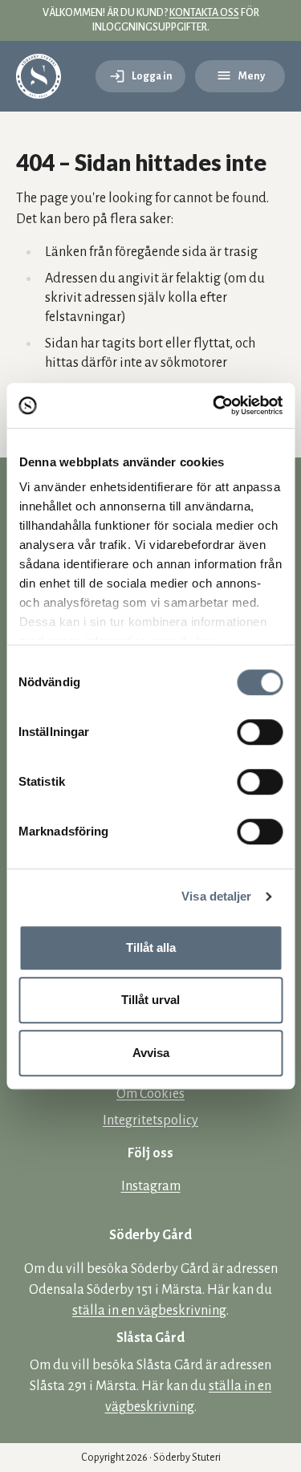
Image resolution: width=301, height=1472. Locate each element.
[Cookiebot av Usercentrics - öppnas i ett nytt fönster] (214, 405)
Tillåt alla (151, 947)
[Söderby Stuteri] (38, 76)
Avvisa (150, 1052)
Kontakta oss (204, 12)
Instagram (151, 1186)
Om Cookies (150, 1094)
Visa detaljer (216, 896)
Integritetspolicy (150, 1120)
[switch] (260, 732)
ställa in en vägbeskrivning (149, 1310)
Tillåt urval (150, 999)
